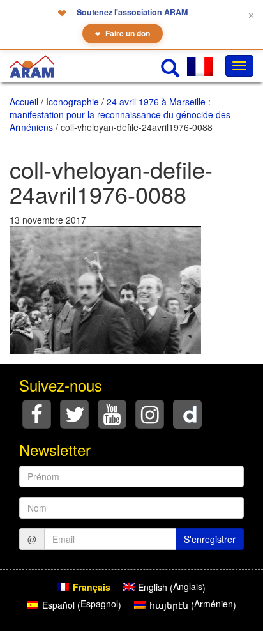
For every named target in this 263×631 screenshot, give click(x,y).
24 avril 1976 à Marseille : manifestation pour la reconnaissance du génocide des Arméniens (120, 114)
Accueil (24, 101)
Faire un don (122, 33)
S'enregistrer (210, 539)
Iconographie (72, 101)
